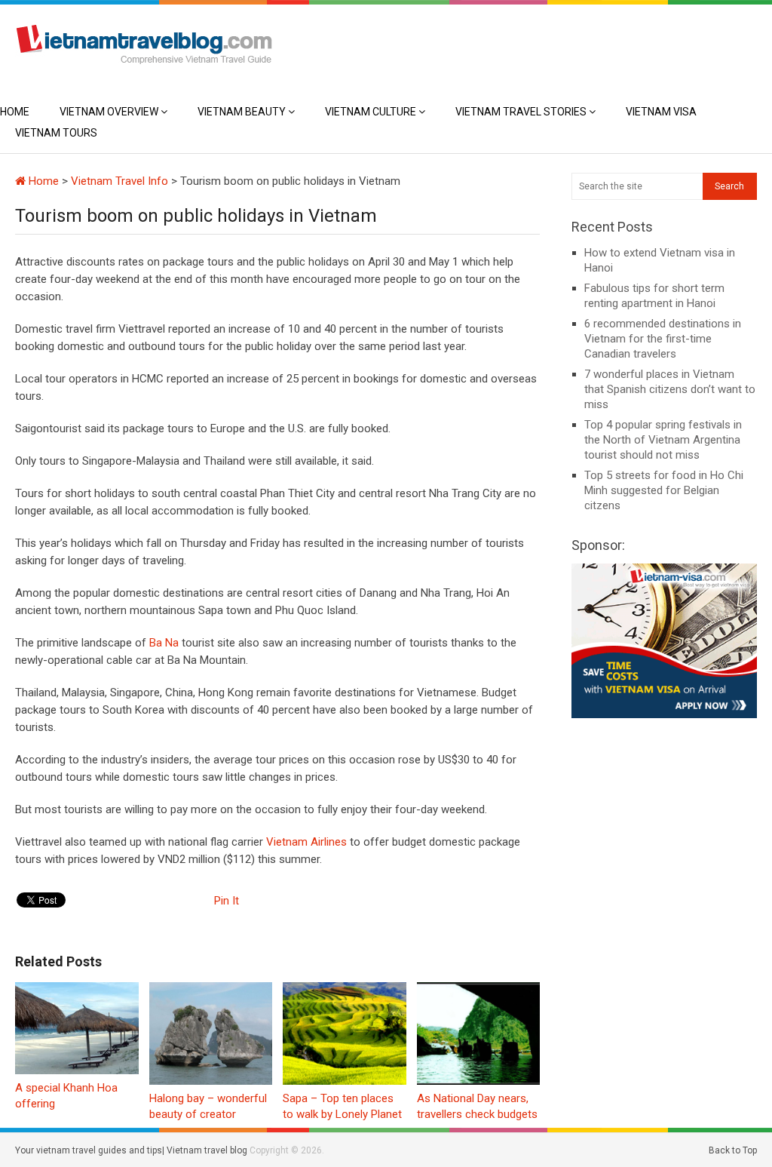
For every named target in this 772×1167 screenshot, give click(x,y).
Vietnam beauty (242, 112)
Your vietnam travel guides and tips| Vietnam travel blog (131, 1150)
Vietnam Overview (109, 112)
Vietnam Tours (56, 133)
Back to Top (733, 1150)
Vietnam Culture (370, 112)
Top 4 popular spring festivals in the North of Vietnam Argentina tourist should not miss (663, 440)
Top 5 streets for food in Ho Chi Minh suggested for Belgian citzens (663, 490)
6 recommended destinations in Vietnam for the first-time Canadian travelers (662, 339)
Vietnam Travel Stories (521, 112)
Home (14, 112)
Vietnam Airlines (308, 842)
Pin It (226, 900)
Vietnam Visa (661, 112)
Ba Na (162, 643)
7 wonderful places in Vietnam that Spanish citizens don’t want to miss (669, 389)
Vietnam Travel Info (119, 181)
